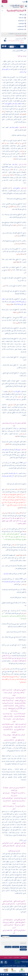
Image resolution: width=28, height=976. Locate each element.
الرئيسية (24, 34)
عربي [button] (24, 1)
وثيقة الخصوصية (24, 957)
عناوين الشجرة (8, 946)
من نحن (5, 957)
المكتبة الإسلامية (15, 10)
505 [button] (12, 46)
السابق (7, 937)
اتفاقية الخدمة (16, 957)
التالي (4, 937)
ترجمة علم (16, 946)
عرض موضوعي (20, 26)
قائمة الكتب (21, 23)
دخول (4, 1)
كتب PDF (22, 14)
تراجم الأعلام (21, 29)
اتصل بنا (10, 957)
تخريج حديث (23, 949)
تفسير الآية (23, 946)
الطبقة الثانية (11, 34)
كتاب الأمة (21, 17)
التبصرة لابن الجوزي (18, 34)
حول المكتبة (21, 20)
